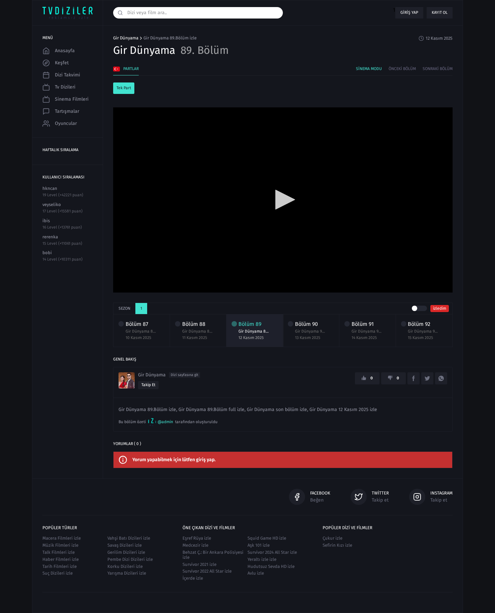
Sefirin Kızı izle (337, 545)
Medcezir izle (195, 545)
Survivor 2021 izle (200, 564)
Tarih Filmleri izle (59, 566)
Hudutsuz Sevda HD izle (271, 566)
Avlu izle (256, 573)
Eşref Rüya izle (197, 538)
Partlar (131, 68)
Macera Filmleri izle (61, 538)
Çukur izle (332, 538)
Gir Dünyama (125, 38)
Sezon (124, 308)
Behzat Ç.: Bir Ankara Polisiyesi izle (213, 555)
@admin (165, 421)
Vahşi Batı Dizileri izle (128, 538)
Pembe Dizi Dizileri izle (130, 559)
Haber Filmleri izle (60, 559)
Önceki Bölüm (402, 68)
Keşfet (62, 63)
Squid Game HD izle (267, 538)
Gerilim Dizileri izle (126, 552)
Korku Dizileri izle (125, 566)
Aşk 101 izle (259, 545)
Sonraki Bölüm (438, 68)
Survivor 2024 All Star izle (272, 552)
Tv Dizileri (65, 87)
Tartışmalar (67, 111)
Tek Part (124, 88)
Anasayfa (65, 51)
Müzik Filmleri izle (60, 545)
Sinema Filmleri (72, 99)
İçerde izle (193, 578)
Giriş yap (409, 12)
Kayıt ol (440, 12)
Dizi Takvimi (67, 75)
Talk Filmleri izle (58, 552)
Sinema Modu (369, 68)
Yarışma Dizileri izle (126, 573)
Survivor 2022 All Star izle (207, 571)
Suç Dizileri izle (57, 573)
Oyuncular (66, 123)
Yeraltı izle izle (262, 559)
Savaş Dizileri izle (124, 545)
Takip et (148, 384)
